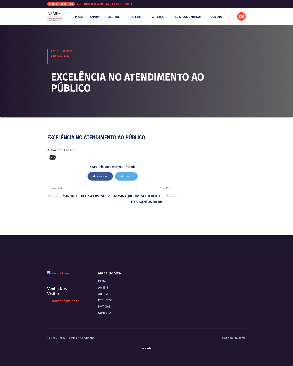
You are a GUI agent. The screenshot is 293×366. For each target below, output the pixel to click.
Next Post (166, 188)
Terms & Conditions (81, 338)
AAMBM (94, 16)
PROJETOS (135, 16)
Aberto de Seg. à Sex (65, 301)
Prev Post (56, 188)
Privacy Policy (56, 338)
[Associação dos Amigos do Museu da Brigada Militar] (54, 16)
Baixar (52, 157)
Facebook (102, 176)
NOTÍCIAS (104, 306)
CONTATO (216, 16)
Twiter (128, 176)
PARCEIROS (157, 16)
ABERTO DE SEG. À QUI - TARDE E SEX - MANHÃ (104, 3)
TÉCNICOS (66, 51)
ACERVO (103, 294)
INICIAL (79, 16)
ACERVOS (114, 16)
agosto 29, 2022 (60, 55)
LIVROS (55, 51)
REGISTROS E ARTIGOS (188, 16)
